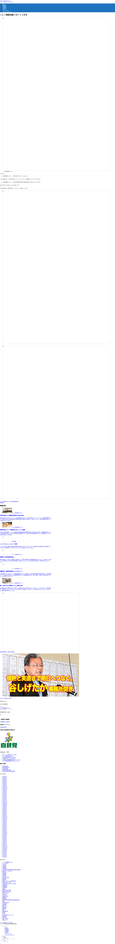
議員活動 (16, 501)
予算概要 (7, 931)
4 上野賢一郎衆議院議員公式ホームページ (11, 759)
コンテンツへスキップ (5, 0)
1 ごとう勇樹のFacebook (7, 755)
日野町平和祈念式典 (6, 769)
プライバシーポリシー (9, 934)
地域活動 (12, 501)
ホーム (6, 927)
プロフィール (8, 933)
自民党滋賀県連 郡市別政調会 (8, 771)
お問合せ (7, 932)
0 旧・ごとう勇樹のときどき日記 (9, 754)
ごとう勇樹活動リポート (5, 501)
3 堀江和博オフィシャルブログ (9, 758)
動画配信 (7, 928)
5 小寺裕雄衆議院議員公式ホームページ (10, 760)
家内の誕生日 (5, 766)
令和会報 (7, 929)
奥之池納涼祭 (5, 768)
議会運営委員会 (5, 767)
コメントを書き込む (3, 704)
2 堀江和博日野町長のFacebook (8, 757)
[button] (11, 709)
